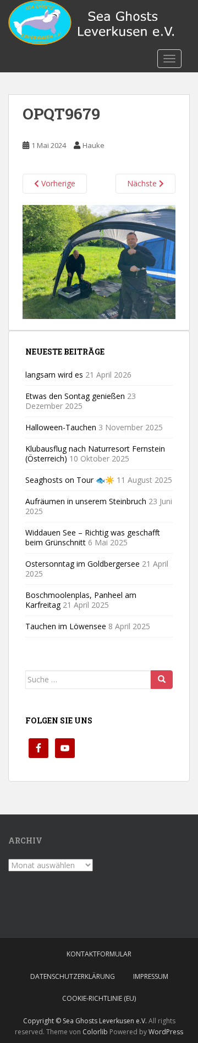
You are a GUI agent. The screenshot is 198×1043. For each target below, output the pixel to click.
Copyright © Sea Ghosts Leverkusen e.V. (85, 1020)
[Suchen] (162, 679)
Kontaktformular (99, 954)
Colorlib (95, 1031)
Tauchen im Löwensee (65, 626)
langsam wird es (54, 374)
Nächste (143, 183)
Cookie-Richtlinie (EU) (99, 998)
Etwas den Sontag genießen (75, 396)
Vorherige (57, 183)
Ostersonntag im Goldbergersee (82, 563)
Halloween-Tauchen (60, 427)
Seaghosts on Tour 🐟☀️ (69, 480)
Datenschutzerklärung (72, 976)
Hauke (93, 145)
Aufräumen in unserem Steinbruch (85, 501)
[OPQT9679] (99, 261)
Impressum (150, 976)
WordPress (165, 1031)
